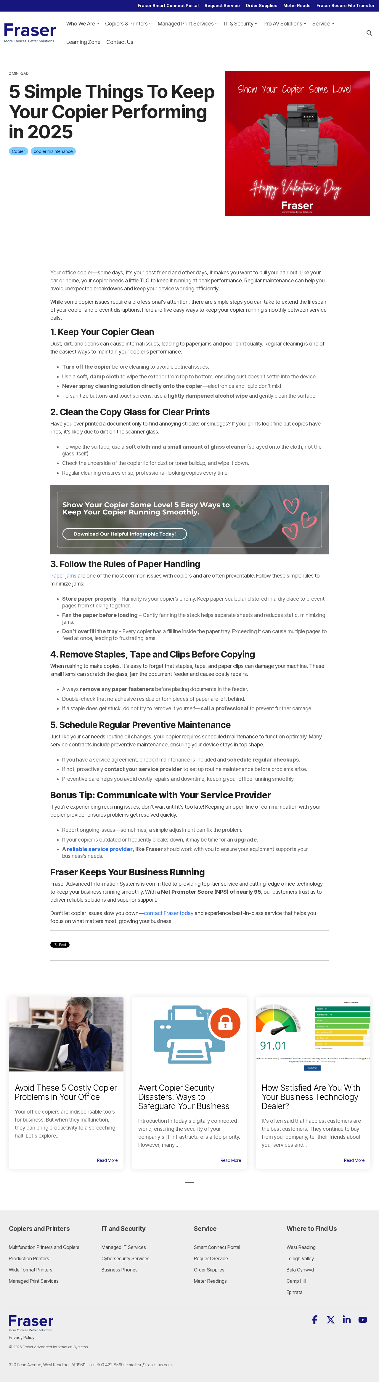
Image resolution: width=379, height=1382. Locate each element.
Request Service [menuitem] (222, 5)
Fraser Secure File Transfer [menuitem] (346, 5)
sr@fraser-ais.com (155, 1364)
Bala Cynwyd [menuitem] (300, 1270)
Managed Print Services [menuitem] (34, 1281)
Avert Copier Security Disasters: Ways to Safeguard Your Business (183, 1097)
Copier (18, 151)
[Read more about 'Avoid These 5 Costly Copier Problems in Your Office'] (66, 1034)
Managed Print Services (186, 23)
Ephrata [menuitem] (295, 1292)
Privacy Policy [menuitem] (21, 1337)
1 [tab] (188, 1185)
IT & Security (238, 23)
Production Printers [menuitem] (29, 1258)
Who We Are (80, 23)
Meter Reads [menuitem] (297, 5)
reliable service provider (100, 849)
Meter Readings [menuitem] (210, 1281)
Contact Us (119, 42)
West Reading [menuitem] (301, 1247)
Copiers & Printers (126, 23)
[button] (315, 1321)
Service (321, 23)
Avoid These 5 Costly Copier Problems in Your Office (66, 1092)
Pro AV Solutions (283, 23)
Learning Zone (83, 42)
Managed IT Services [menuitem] (124, 1247)
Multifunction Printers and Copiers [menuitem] (44, 1247)
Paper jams (63, 575)
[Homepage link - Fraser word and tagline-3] (31, 1328)
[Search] (369, 33)
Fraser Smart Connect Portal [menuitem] (168, 5)
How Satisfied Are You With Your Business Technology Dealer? (311, 1097)
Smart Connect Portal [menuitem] (217, 1247)
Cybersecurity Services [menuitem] (126, 1258)
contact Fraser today (168, 913)
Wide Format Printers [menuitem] (30, 1270)
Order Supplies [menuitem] (261, 5)
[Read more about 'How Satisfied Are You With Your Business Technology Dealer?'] (313, 1034)
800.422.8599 (110, 1364)
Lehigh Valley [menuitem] (300, 1258)
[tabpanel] (66, 1083)
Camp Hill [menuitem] (296, 1281)
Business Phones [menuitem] (120, 1270)
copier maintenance (53, 151)
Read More (107, 1160)
